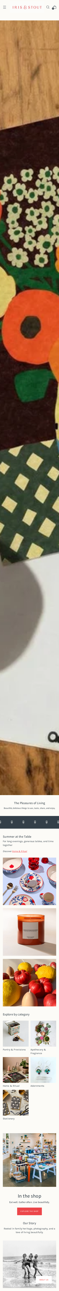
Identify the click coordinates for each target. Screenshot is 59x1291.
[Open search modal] (48, 7)
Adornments (37, 1085)
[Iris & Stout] (27, 7)
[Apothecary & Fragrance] (43, 1034)
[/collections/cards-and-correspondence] (29, 407)
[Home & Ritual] (16, 1070)
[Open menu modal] (4, 7)
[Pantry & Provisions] (16, 1034)
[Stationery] (16, 1103)
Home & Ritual (11, 1085)
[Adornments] (43, 1070)
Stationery (9, 1118)
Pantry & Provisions (14, 1049)
